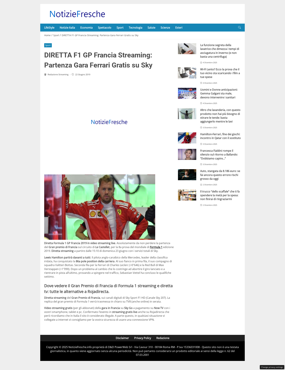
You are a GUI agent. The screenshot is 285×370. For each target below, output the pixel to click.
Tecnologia (135, 27)
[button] (239, 27)
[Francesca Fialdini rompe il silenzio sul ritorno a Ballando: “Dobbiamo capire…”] (187, 154)
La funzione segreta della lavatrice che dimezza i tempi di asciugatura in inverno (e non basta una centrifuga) (219, 50)
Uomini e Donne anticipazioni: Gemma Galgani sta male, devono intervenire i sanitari (219, 93)
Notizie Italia (67, 27)
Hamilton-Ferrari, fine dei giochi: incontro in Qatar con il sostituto (220, 136)
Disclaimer (122, 338)
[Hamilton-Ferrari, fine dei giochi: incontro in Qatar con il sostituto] (187, 137)
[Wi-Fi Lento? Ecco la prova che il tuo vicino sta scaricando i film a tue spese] (187, 73)
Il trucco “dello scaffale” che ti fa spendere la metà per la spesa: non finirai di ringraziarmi (220, 195)
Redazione (162, 338)
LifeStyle (49, 27)
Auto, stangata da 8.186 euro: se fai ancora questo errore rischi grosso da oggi (220, 175)
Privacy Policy (142, 338)
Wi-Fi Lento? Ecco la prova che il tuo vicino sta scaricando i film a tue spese (220, 73)
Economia (86, 27)
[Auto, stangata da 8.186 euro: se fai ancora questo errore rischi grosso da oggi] (187, 174)
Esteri (178, 27)
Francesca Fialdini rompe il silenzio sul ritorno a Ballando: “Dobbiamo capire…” (219, 154)
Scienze (165, 27)
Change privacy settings (272, 367)
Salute (151, 27)
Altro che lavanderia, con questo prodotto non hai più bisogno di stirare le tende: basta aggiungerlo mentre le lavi (220, 115)
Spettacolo (104, 27)
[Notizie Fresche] (77, 13)
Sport (120, 27)
